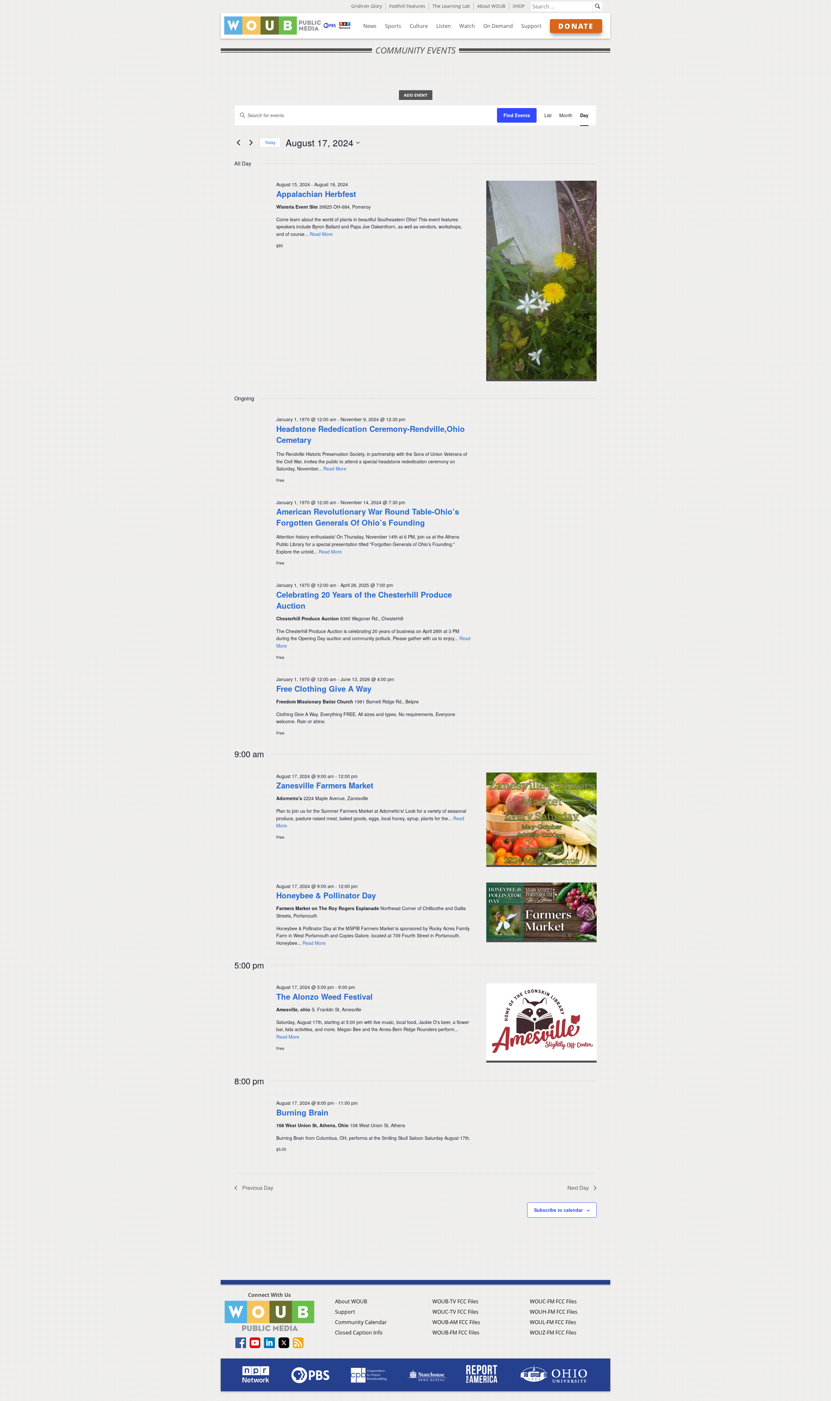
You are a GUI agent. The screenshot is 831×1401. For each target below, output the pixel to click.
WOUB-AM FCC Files (456, 1322)
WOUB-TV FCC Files (455, 1301)
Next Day (578, 1187)
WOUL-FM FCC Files (553, 1322)
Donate (576, 26)
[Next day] (251, 143)
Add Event (416, 95)
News (370, 26)
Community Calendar (361, 1322)
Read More (321, 234)
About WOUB (491, 6)
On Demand (498, 26)
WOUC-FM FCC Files (553, 1301)
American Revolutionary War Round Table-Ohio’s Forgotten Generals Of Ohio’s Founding (367, 517)
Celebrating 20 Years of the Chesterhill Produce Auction (364, 600)
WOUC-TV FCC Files (455, 1311)
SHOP (519, 6)
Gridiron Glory (366, 6)
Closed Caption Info (359, 1332)
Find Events (516, 115)
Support (531, 26)
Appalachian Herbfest (316, 193)
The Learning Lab (451, 6)
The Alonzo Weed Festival (324, 996)
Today (270, 142)
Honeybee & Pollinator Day (326, 895)
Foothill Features (407, 6)
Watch (467, 26)
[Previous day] (238, 143)
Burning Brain (302, 1112)
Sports (393, 26)
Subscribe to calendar (558, 1210)
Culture (419, 26)
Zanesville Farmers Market (324, 785)
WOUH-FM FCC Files (553, 1311)
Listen (443, 26)
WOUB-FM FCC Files (455, 1332)
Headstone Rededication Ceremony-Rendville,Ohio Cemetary (370, 434)
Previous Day (257, 1187)
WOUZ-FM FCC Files (553, 1332)
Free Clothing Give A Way (323, 688)
